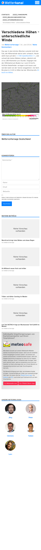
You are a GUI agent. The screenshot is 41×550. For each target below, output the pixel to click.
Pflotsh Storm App (26, 375)
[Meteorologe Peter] (31, 409)
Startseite (6, 14)
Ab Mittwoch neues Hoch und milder (14, 268)
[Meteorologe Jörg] (10, 409)
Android (5, 377)
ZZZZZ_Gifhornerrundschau (13, 20)
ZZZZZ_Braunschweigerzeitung (14, 17)
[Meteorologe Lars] (10, 445)
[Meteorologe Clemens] (10, 427)
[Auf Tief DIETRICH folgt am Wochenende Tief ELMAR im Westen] (20, 313)
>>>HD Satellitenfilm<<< (25, 56)
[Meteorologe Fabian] (31, 427)
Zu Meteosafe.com (10, 383)
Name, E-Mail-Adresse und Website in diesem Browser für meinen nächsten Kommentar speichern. (20, 198)
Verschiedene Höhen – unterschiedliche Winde (20, 36)
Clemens (10, 436)
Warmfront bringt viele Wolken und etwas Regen (18, 240)
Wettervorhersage (12, 45)
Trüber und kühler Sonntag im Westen (14, 296)
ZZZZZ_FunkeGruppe (20, 14)
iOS (12, 377)
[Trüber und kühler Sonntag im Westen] (20, 285)
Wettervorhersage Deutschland (16, 139)
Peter (31, 417)
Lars (10, 454)
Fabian (30, 436)
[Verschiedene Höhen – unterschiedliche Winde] (20, 27)
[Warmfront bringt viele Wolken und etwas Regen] (20, 228)
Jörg (10, 417)
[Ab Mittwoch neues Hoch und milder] (20, 256)
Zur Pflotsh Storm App (27, 383)
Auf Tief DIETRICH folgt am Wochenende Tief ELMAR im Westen (20, 325)
